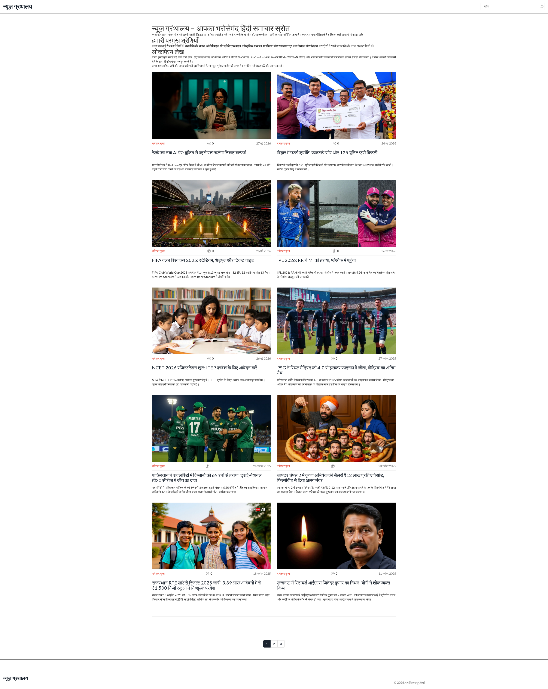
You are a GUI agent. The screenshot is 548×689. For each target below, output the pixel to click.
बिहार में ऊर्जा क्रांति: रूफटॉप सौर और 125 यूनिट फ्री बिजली (327, 152)
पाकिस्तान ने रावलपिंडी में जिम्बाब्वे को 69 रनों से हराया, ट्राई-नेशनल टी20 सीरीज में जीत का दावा (207, 478)
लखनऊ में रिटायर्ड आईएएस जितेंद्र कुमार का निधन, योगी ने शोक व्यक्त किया (333, 585)
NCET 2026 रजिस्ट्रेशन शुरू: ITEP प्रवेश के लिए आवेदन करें (204, 367)
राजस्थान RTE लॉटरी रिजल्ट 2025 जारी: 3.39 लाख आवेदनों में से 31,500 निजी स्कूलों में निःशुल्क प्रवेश (206, 585)
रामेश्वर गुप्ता (158, 143)
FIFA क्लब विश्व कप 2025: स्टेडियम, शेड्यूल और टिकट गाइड (203, 260)
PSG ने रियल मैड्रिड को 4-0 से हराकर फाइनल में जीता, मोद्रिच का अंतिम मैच (336, 370)
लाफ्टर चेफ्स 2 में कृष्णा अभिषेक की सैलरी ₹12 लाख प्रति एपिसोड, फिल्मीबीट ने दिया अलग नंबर (330, 478)
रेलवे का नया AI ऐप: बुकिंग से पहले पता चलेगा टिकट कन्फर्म (199, 152)
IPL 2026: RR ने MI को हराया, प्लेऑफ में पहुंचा (316, 260)
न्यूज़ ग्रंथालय (17, 6)
